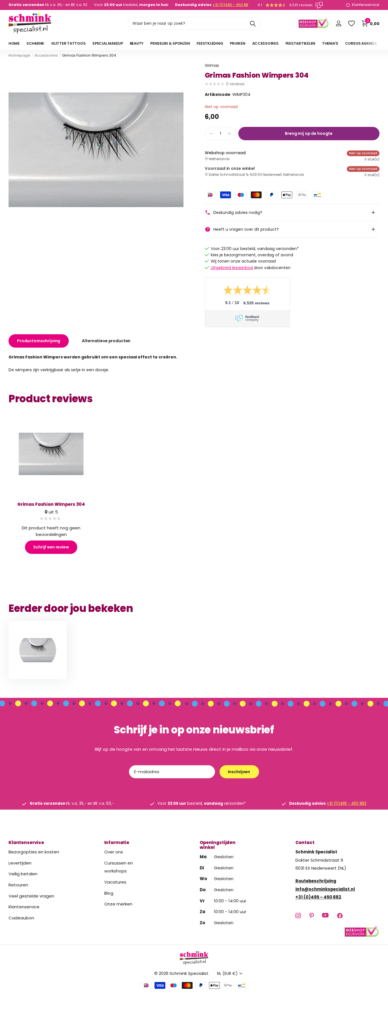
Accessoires (265, 43)
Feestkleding (210, 43)
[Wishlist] (351, 23)
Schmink (35, 43)
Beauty (136, 43)
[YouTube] (325, 915)
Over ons (113, 852)
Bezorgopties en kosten (34, 852)
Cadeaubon (21, 918)
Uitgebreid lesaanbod (232, 268)
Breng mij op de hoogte (309, 133)
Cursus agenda (361, 43)
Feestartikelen (300, 43)
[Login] (338, 23)
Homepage (19, 55)
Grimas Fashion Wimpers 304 (51, 504)
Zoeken (252, 23)
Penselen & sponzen (170, 43)
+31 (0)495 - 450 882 (231, 4)
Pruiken (237, 43)
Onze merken (118, 904)
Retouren (18, 885)
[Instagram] (298, 915)
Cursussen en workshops (118, 867)
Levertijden (20, 863)
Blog (108, 893)
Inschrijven (239, 772)
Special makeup (107, 43)
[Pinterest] (311, 915)
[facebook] (340, 915)
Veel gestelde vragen (31, 896)
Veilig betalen (23, 874)
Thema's (330, 43)
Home (14, 43)
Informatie (117, 842)
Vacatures (115, 882)
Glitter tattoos (68, 43)
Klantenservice (26, 842)
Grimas (212, 65)
